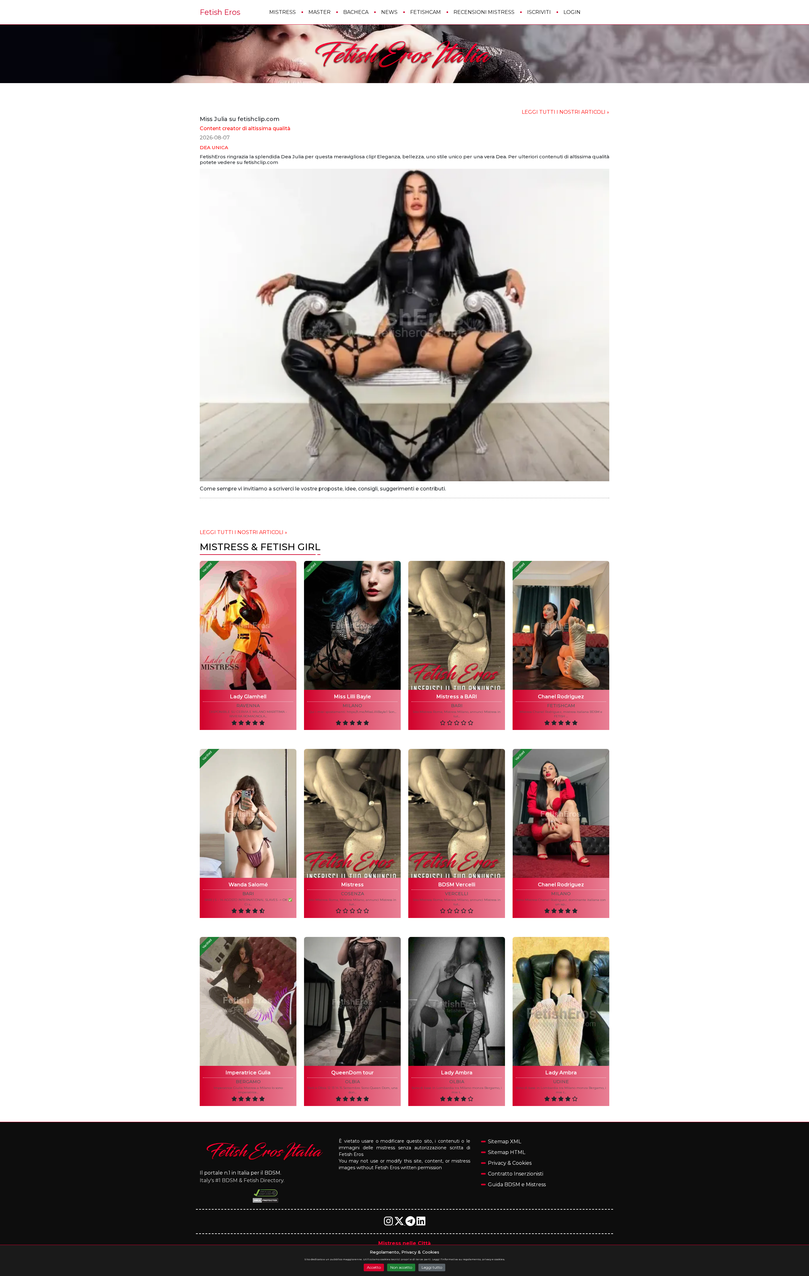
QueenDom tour (352, 1073)
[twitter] (399, 1223)
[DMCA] (265, 1192)
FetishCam (425, 12)
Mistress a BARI (456, 697)
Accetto (374, 1267)
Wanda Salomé (248, 885)
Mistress (282, 12)
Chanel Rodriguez (561, 697)
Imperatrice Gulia (248, 1073)
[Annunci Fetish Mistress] (404, 54)
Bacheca (355, 12)
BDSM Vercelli (456, 885)
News (389, 12)
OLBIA (352, 1081)
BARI (457, 705)
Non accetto (401, 1267)
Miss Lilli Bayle (352, 697)
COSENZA (352, 893)
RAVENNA (248, 705)
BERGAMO (248, 1081)
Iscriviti (539, 12)
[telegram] (411, 1223)
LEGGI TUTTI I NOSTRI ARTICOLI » (565, 112)
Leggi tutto (432, 1267)
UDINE (561, 1081)
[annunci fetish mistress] (265, 1151)
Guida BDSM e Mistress (517, 1185)
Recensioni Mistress (483, 12)
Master (319, 12)
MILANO (352, 705)
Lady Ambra (456, 1073)
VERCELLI (456, 893)
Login (572, 12)
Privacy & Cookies (510, 1163)
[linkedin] (421, 1223)
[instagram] (389, 1223)
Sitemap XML (504, 1142)
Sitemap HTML (506, 1152)
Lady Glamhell (248, 697)
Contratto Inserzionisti (515, 1174)
